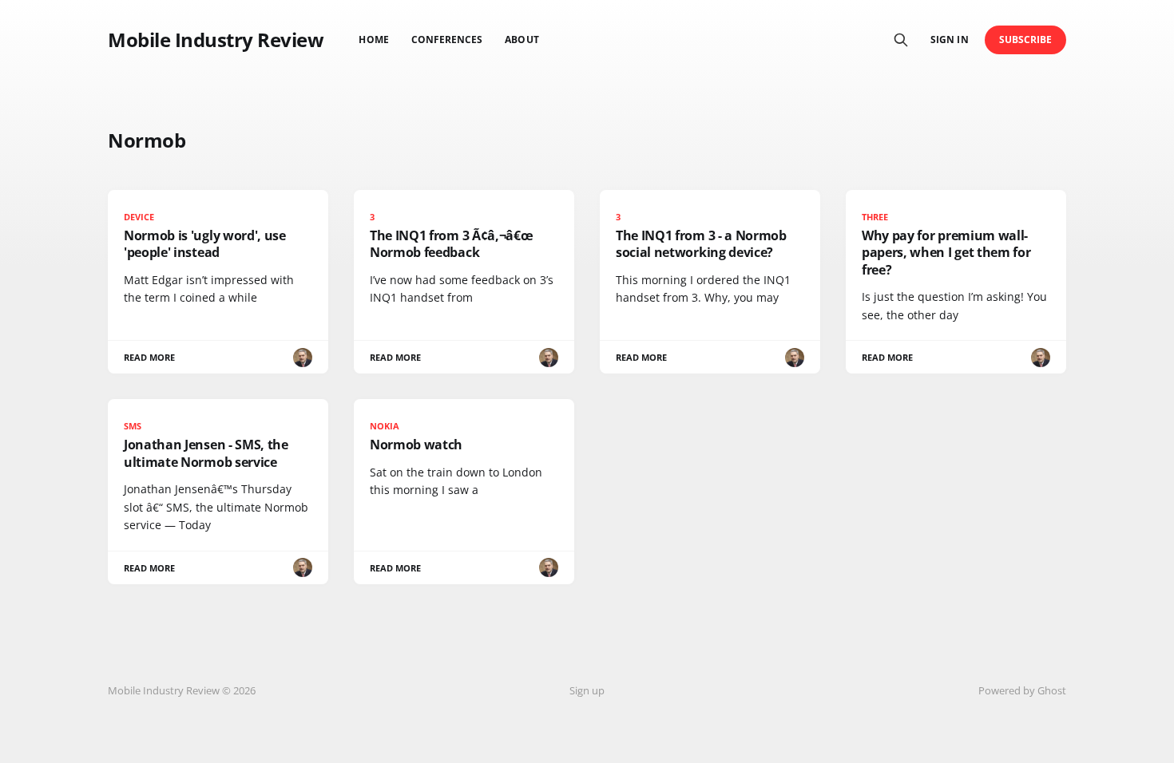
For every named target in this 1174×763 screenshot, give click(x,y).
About (521, 39)
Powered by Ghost (1022, 690)
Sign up (587, 690)
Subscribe (1026, 39)
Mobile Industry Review (215, 39)
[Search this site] (901, 40)
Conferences (447, 39)
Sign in (949, 39)
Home (373, 39)
